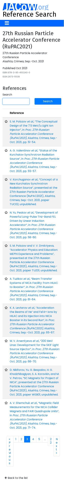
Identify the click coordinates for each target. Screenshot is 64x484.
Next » (57, 446)
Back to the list (17, 478)
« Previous (10, 451)
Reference (17, 113)
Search (7, 95)
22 (51, 441)
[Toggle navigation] (7, 23)
